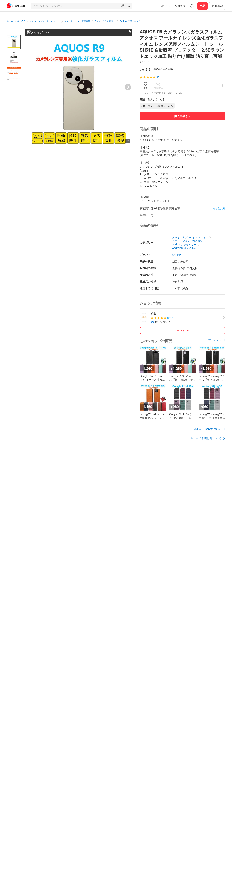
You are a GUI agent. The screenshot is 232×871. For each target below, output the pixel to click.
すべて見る (214, 340)
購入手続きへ (182, 116)
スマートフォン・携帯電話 (77, 21)
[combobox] (81, 6)
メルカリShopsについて (207, 429)
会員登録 (180, 5)
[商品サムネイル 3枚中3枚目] (14, 74)
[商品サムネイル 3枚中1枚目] (14, 42)
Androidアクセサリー (105, 21)
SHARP (21, 21)
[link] (216, 340)
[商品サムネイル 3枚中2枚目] (14, 58)
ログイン (165, 5)
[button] (123, 6)
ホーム (10, 21)
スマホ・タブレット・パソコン (44, 21)
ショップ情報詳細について (206, 438)
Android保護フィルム (130, 21)
